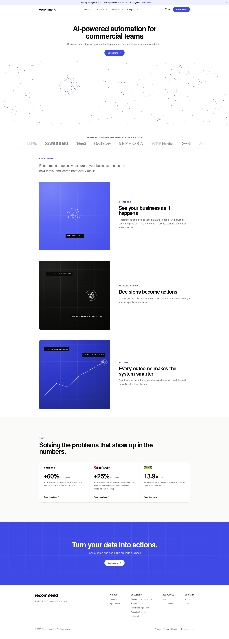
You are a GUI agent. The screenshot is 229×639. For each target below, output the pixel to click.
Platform (113, 599)
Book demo (113, 52)
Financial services (138, 603)
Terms (166, 629)
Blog (164, 599)
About (187, 599)
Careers (188, 603)
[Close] (226, 2)
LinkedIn (175, 629)
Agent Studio (115, 603)
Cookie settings (187, 629)
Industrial (135, 616)
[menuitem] (88, 9)
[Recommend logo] (46, 595)
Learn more (146, 2)
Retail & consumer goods (141, 599)
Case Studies (168, 603)
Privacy (158, 629)
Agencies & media (138, 612)
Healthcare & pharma (140, 607)
